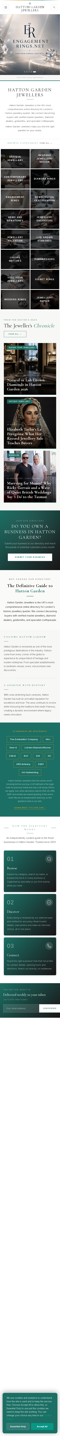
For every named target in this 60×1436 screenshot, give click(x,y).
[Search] (54, 7)
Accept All (42, 1426)
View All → (46, 143)
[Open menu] (6, 7)
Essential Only (18, 1426)
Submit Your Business (30, 557)
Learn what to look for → (30, 808)
